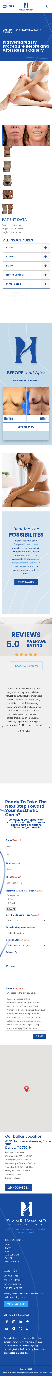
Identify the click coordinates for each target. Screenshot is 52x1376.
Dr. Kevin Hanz (30, 544)
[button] (27, 1088)
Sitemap (48, 1373)
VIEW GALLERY (26, 581)
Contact (10, 1270)
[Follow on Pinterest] (27, 1322)
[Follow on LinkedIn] (21, 1322)
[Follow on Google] (14, 1329)
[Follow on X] (21, 1329)
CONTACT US (16, 1304)
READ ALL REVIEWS (26, 665)
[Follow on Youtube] (7, 1329)
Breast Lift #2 (26, 426)
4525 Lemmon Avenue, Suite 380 (26, 1229)
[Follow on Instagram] (14, 1322)
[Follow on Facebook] (7, 1322)
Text (12, 899)
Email (12, 903)
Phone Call (14, 895)
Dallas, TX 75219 (26, 1232)
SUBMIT (39, 1036)
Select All (11, 909)
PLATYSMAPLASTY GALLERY (22, 31)
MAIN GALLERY (10, 30)
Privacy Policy (39, 1373)
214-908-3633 (18, 1188)
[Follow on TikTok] (27, 1329)
